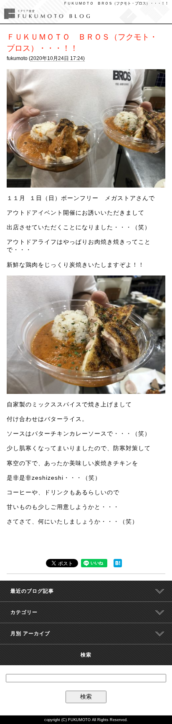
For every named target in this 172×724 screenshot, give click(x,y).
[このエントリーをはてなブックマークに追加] (118, 564)
